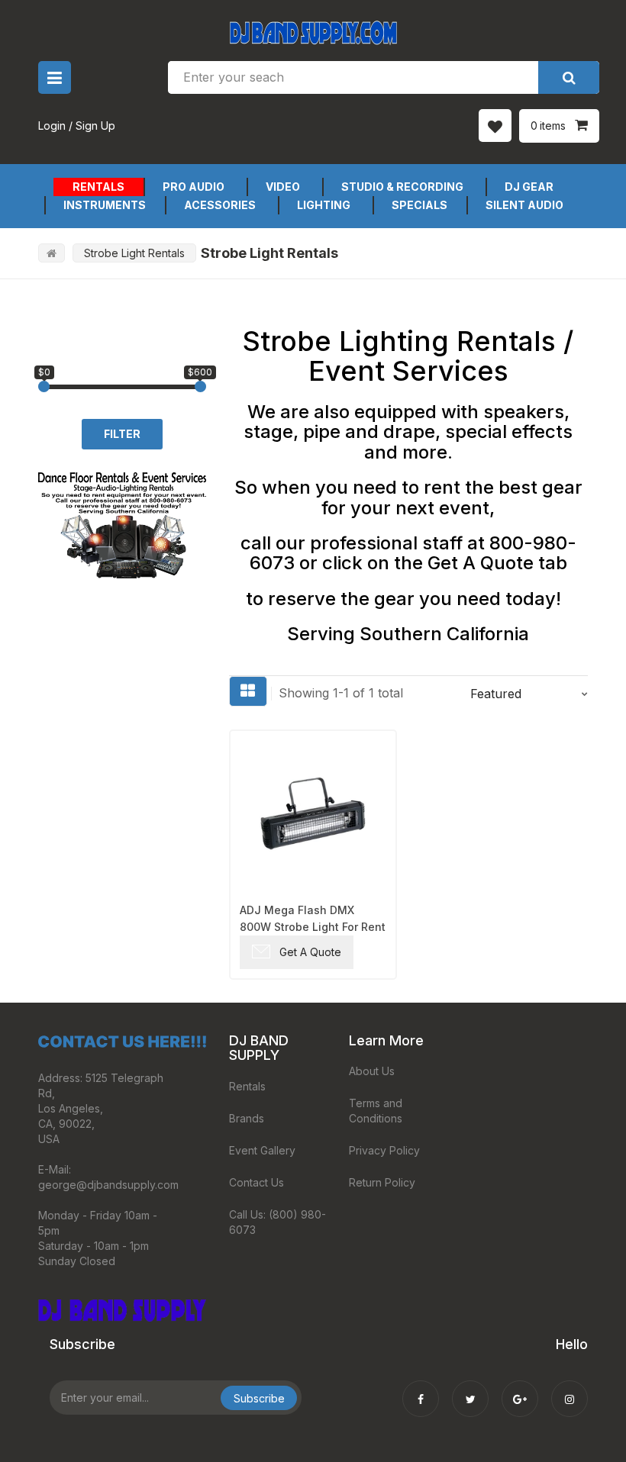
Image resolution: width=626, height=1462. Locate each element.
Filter (122, 433)
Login (52, 125)
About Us (372, 1070)
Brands (246, 1118)
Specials (419, 204)
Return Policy (382, 1182)
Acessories (220, 204)
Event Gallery (262, 1150)
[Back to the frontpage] (51, 252)
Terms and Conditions (375, 1110)
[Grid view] (248, 691)
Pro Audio (193, 186)
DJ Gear (529, 186)
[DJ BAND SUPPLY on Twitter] (470, 1388)
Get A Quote (310, 951)
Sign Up (95, 125)
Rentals (98, 186)
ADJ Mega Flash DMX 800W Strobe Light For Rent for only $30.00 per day (313, 919)
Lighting (323, 204)
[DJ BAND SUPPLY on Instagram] (569, 1388)
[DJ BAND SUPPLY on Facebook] (420, 1388)
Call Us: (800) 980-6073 (277, 1222)
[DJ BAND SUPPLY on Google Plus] (519, 1388)
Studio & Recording (402, 186)
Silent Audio (524, 204)
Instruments (104, 204)
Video (283, 186)
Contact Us (256, 1182)
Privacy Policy (384, 1150)
